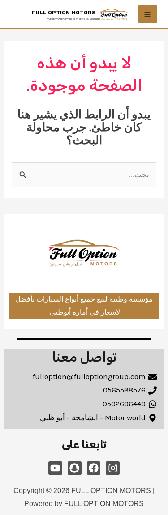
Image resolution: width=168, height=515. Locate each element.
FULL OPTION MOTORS (64, 12)
